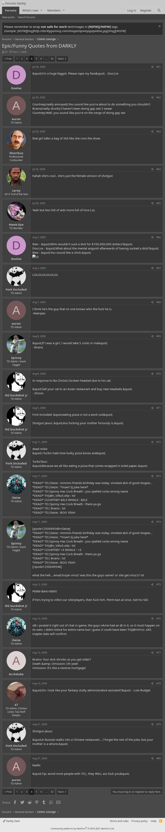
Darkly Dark (12, 821)
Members (54, 10)
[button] (41, 10)
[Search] (159, 10)
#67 (158, 268)
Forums (10, 10)
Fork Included (16, 289)
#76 (158, 618)
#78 (158, 683)
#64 (158, 169)
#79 (158, 724)
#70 (158, 373)
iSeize (16, 497)
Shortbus (16, 153)
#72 (158, 442)
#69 (158, 336)
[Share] (152, 67)
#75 (158, 584)
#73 (158, 476)
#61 (158, 67)
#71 (158, 408)
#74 (158, 522)
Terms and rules (119, 821)
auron (16, 119)
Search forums (26, 17)
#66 (158, 237)
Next (61, 58)
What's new (30, 10)
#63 (158, 131)
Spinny (16, 358)
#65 (158, 203)
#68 (158, 302)
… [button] (46, 58)
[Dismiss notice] (159, 27)
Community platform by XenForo (82, 828)
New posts (8, 17)
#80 (158, 758)
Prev (9, 58)
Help (153, 821)
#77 (158, 652)
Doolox (16, 88)
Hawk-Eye (16, 224)
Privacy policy (139, 821)
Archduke (16, 674)
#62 (158, 97)
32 (52, 58)
